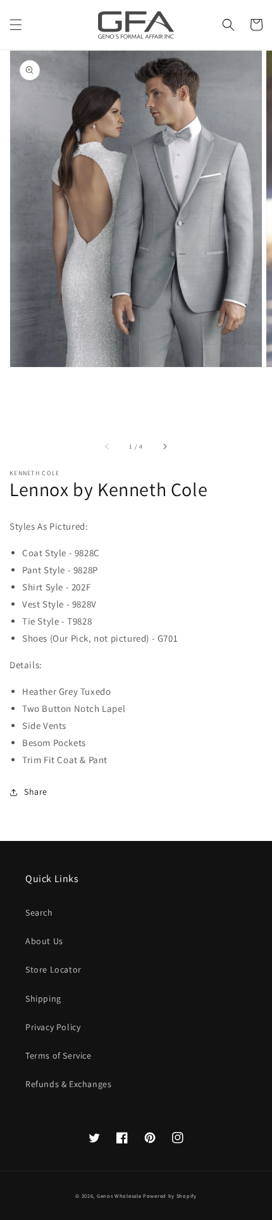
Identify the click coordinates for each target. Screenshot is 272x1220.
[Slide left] (107, 446)
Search (39, 912)
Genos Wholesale (119, 1195)
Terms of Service (58, 1055)
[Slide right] (164, 446)
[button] (16, 25)
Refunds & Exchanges (68, 1084)
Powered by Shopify (170, 1195)
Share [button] (35, 791)
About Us (44, 941)
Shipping (43, 998)
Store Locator (53, 969)
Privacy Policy (52, 1027)
